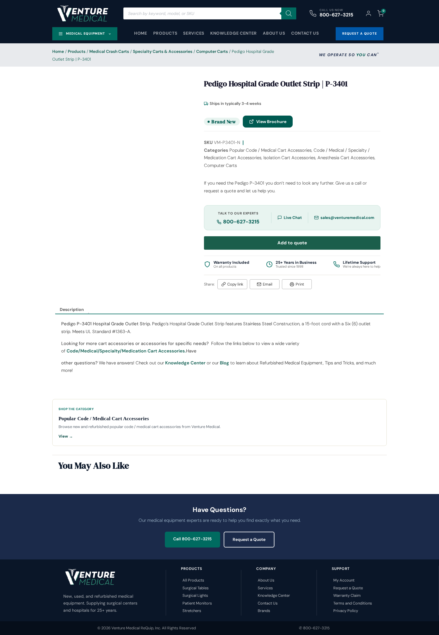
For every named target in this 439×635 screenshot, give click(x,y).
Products (165, 33)
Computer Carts (212, 51)
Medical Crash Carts (109, 51)
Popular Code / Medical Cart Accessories (270, 150)
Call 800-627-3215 (192, 539)
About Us (274, 33)
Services (193, 33)
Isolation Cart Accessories (289, 158)
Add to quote (292, 243)
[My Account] (368, 13)
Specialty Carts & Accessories (162, 51)
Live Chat (293, 217)
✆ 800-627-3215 (314, 628)
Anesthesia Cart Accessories (345, 158)
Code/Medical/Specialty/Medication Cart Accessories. (126, 351)
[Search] (288, 13)
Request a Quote (249, 539)
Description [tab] (72, 309)
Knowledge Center (233, 33)
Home (140, 33)
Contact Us (305, 33)
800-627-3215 (336, 15)
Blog (224, 363)
